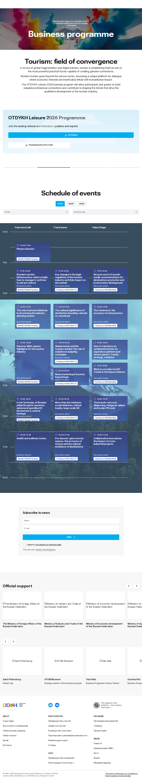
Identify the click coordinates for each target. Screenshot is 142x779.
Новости (98, 743)
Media (97, 738)
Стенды (52, 745)
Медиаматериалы (102, 763)
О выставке (8, 721)
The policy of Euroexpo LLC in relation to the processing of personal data (121, 774)
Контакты (7, 745)
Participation (55, 716)
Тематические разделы (14, 730)
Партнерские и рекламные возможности (67, 735)
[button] (19, 167)
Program (98, 716)
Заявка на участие (57, 726)
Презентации (100, 730)
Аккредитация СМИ (103, 748)
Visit (50, 753)
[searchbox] (37, 212)
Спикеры (98, 726)
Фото (96, 753)
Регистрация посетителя (60, 763)
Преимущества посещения (61, 758)
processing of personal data (48, 544)
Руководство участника (59, 730)
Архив (5, 740)
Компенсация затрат (58, 740)
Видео (97, 758)
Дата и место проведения (15, 726)
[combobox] (36, 212)
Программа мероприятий (106, 721)
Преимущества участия (59, 721)
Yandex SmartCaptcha (45, 549)
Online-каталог (10, 735)
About (6, 716)
